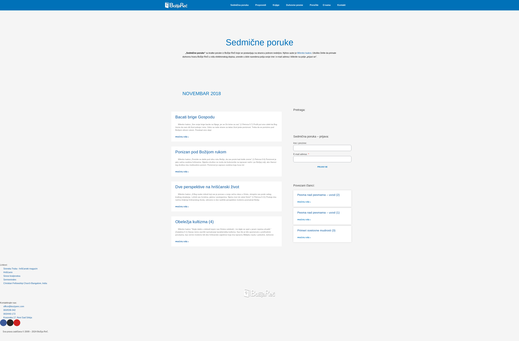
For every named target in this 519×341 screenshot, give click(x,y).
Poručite (314, 5)
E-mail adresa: (300, 154)
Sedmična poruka (239, 5)
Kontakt (341, 5)
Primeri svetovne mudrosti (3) (316, 230)
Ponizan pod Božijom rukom (200, 152)
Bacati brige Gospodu (195, 117)
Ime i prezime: (300, 143)
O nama (327, 5)
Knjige (276, 5)
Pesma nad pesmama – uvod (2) (318, 194)
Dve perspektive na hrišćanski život (207, 187)
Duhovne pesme (294, 5)
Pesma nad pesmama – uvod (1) (318, 212)
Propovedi (260, 5)
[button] (351, 5)
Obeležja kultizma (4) (194, 221)
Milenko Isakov (304, 53)
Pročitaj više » (182, 137)
